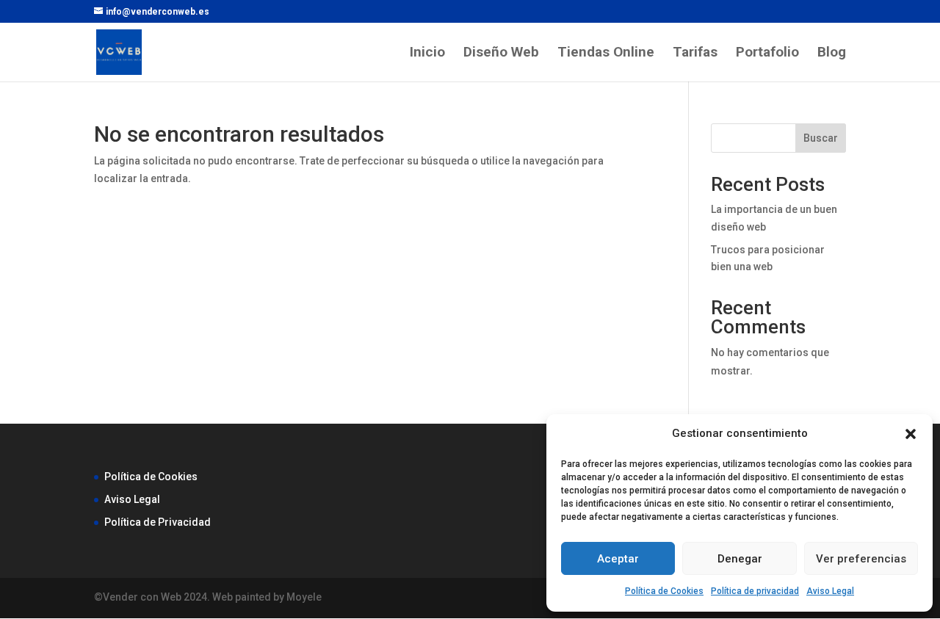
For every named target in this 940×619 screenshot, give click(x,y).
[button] (910, 434)
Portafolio (767, 53)
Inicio (427, 53)
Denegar (739, 558)
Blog (831, 53)
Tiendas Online (605, 53)
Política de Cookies (664, 591)
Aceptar (618, 558)
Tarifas (695, 53)
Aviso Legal (830, 591)
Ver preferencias (861, 558)
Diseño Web (501, 53)
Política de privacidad (755, 591)
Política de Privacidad (157, 522)
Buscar (820, 138)
